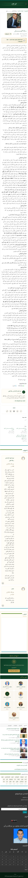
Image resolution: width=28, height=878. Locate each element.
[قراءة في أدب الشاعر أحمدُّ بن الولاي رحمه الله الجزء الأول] (23, 743)
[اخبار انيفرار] (14, 4)
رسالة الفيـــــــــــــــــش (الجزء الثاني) (21, 429)
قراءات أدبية (20, 11)
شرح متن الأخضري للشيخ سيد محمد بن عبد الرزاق (11, 735)
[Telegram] (14, 411)
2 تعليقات (7, 34)
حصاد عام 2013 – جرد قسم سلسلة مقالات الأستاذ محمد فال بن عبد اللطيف (21, 436)
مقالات (10, 784)
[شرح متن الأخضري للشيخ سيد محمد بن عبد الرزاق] (23, 736)
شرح (7, 779)
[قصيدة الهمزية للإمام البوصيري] (23, 730)
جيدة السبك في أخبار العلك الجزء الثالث (11, 754)
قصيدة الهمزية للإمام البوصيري (13, 728)
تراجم (25, 779)
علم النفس (21, 781)
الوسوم (9, 725)
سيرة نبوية (11, 779)
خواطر (19, 779)
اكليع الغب (17, 777)
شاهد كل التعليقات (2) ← (19, 401)
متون (25, 784)
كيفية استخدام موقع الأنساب (20, 769)
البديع (12, 777)
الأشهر (25, 725)
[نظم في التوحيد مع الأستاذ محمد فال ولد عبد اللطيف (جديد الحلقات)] (23, 749)
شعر (4, 779)
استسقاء (21, 777)
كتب (7, 781)
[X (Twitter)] (10, 411)
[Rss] (15, 874)
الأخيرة (20, 725)
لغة (4, 781)
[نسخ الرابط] (7, 411)
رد (2, 583)
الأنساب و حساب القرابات (22, 765)
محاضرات (21, 784)
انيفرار (2, 777)
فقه (13, 781)
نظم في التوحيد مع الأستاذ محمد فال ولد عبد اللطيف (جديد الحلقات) (10, 748)
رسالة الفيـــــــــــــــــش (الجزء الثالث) (9, 429)
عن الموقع (25, 797)
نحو (6, 784)
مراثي (14, 784)
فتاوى (17, 781)
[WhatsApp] (17, 411)
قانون (10, 781)
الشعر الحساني (7, 777)
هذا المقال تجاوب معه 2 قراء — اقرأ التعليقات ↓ (14, 40)
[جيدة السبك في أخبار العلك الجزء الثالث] (23, 755)
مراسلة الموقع (24, 800)
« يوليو (26, 869)
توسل (22, 779)
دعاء (15, 779)
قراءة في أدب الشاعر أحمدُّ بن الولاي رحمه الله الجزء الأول (10, 740)
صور (25, 781)
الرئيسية (26, 11)
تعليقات (15, 725)
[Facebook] (21, 411)
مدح (17, 784)
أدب (25, 777)
